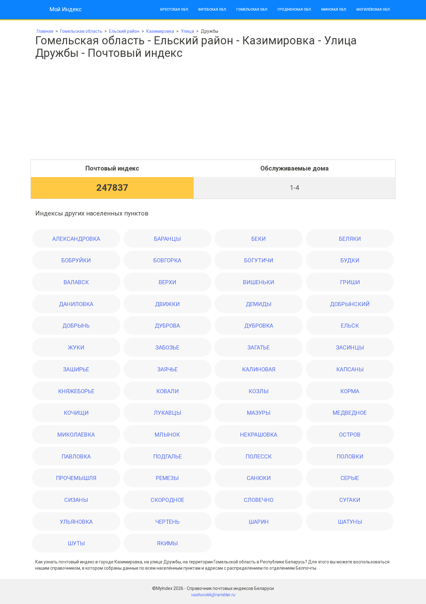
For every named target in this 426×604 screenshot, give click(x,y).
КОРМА (349, 391)
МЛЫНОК (167, 434)
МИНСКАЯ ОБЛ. (334, 9)
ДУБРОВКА (258, 325)
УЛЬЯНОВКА (76, 521)
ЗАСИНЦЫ (350, 347)
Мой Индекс (66, 9)
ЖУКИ (76, 347)
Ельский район (124, 31)
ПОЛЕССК (258, 456)
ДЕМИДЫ (258, 304)
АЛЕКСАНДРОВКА (76, 238)
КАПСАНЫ (350, 369)
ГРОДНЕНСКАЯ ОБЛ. (295, 9)
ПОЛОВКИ (349, 456)
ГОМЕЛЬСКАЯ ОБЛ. (252, 9)
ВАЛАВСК (76, 282)
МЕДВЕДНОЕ (350, 412)
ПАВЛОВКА (76, 456)
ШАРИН (259, 521)
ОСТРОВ (350, 434)
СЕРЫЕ (350, 478)
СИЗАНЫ (76, 500)
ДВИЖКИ (167, 304)
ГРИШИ (350, 282)
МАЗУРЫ (258, 412)
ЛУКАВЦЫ (167, 412)
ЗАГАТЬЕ (258, 347)
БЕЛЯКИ (350, 238)
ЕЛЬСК (350, 325)
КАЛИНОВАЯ (258, 369)
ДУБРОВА (167, 325)
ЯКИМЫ (167, 543)
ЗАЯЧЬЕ (167, 369)
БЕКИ (258, 238)
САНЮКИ (259, 478)
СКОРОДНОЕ (167, 500)
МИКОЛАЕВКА (76, 434)
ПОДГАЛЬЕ (167, 456)
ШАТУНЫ (350, 521)
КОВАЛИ (167, 391)
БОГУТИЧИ (258, 260)
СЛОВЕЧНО (259, 500)
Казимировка (160, 31)
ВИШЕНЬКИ (258, 282)
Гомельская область (81, 31)
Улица (187, 31)
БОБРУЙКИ (76, 260)
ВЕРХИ (167, 282)
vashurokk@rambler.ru (213, 594)
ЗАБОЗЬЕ (167, 347)
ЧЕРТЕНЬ (167, 521)
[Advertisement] (213, 116)
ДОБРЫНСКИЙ (350, 304)
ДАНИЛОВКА (76, 304)
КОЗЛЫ (259, 391)
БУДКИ (350, 260)
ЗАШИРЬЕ (76, 369)
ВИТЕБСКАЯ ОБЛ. (212, 9)
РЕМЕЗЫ (167, 478)
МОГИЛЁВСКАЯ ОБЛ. (373, 9)
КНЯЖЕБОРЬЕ (76, 391)
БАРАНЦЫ (167, 238)
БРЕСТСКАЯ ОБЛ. (174, 9)
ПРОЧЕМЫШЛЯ (76, 478)
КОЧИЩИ (76, 412)
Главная (45, 31)
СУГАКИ (349, 500)
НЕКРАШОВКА (258, 434)
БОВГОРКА (167, 260)
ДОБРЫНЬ (76, 325)
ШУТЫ (76, 543)
